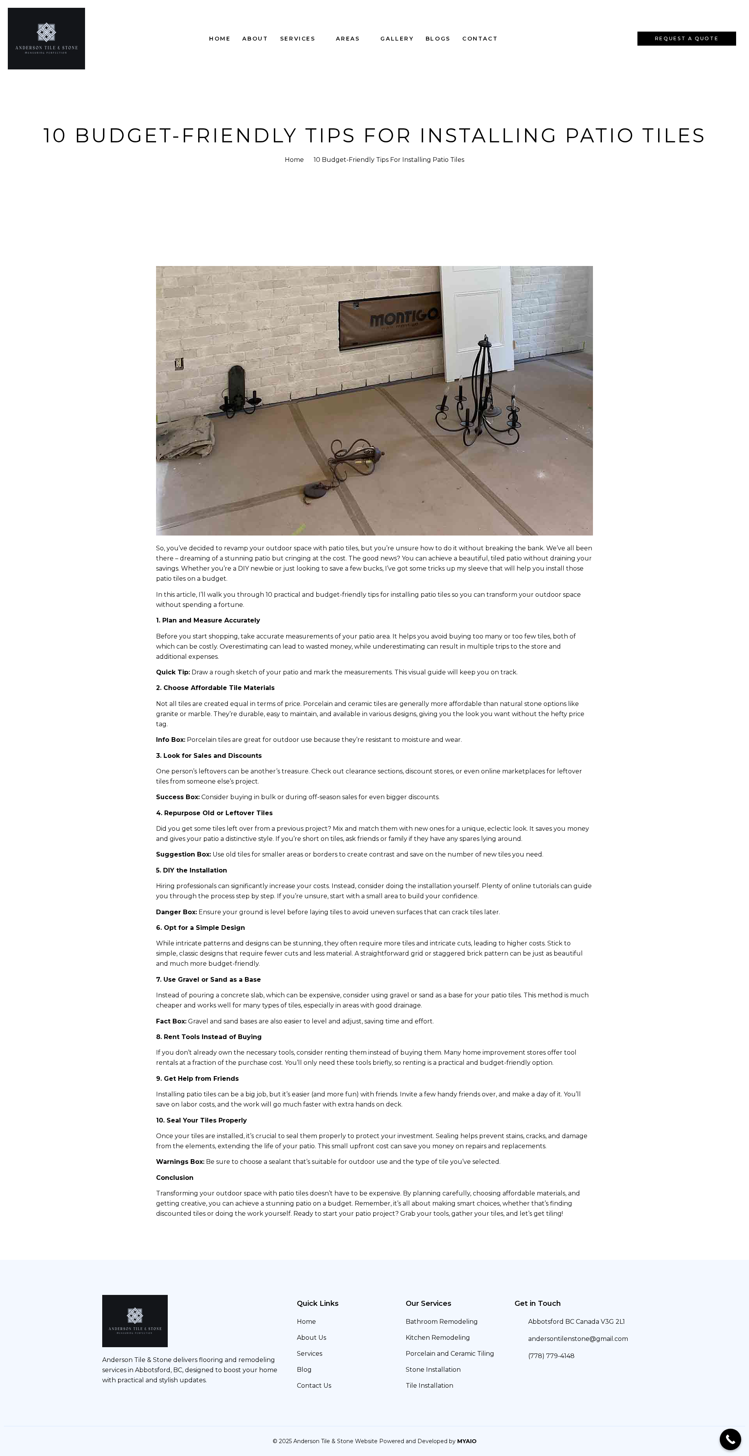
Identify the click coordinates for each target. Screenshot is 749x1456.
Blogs (438, 38)
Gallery (397, 38)
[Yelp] (110, 1401)
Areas (348, 38)
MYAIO (467, 1441)
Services (298, 38)
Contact (480, 38)
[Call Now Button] (730, 1439)
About (255, 38)
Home (220, 38)
